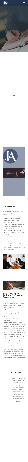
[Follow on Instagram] (16, 419)
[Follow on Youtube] (21, 419)
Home (14, 425)
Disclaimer (14, 438)
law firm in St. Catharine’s (18, 102)
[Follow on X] (12, 419)
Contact (14, 435)
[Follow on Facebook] (7, 419)
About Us (14, 428)
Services (14, 431)
